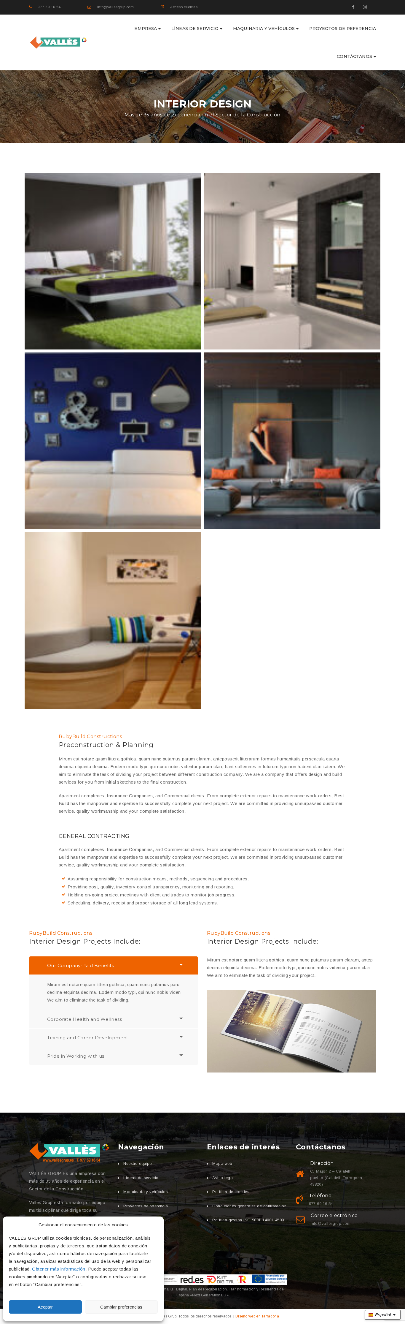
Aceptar (45, 1306)
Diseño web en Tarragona (257, 1316)
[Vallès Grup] (69, 1152)
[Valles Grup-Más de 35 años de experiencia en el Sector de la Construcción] (58, 42)
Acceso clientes (183, 7)
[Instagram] (365, 7)
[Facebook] (353, 7)
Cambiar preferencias (121, 1306)
